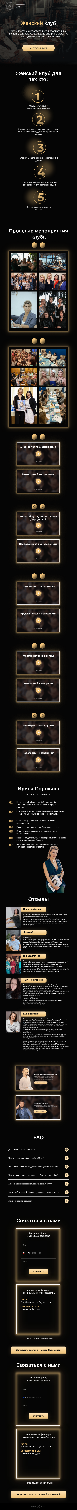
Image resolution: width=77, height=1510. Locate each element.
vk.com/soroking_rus (30, 1309)
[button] (38, 454)
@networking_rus (28, 1323)
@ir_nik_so (25, 1316)
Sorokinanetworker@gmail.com (35, 1302)
